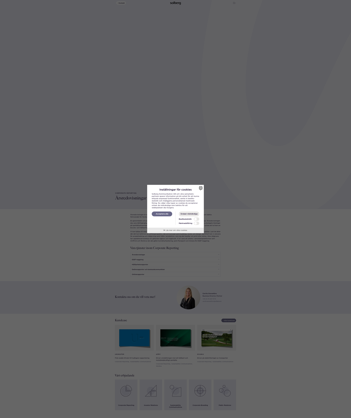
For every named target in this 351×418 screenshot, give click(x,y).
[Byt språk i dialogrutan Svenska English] (200, 188)
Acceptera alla (162, 214)
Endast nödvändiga (189, 214)
